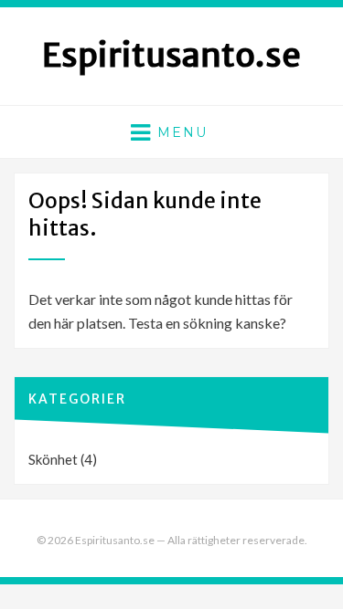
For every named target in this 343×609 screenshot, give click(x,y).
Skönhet (53, 459)
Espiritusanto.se (171, 55)
